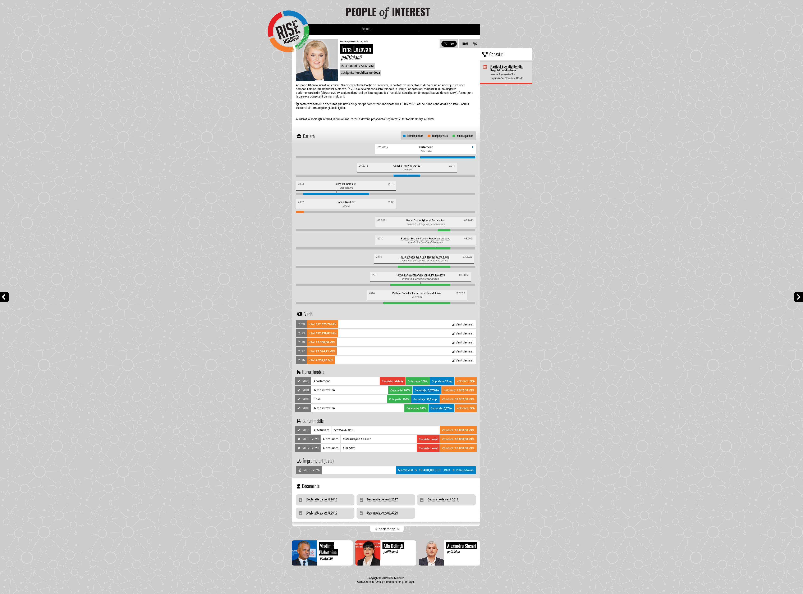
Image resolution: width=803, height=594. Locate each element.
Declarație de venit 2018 (443, 499)
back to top (387, 529)
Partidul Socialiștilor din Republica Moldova (425, 238)
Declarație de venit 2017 (382, 499)
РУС (475, 43)
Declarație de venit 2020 (382, 512)
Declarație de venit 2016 (321, 499)
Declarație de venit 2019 (321, 512)
